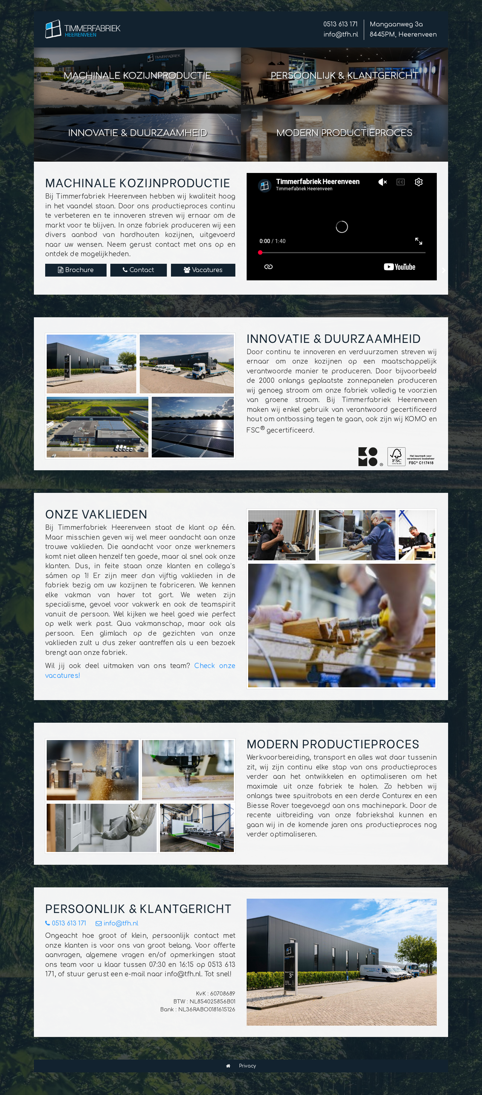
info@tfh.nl (340, 34)
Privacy (247, 1066)
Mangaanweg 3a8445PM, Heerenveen (403, 29)
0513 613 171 (340, 24)
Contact (142, 270)
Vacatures (207, 270)
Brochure (79, 270)
